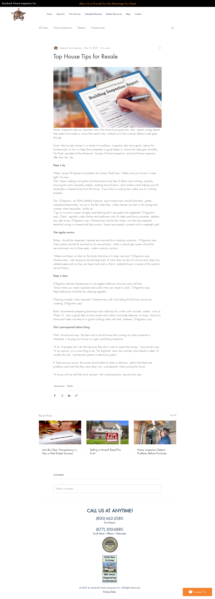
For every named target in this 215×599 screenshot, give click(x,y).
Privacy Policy (109, 591)
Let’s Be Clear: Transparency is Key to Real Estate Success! (59, 451)
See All (173, 415)
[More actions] (160, 48)
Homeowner (98, 27)
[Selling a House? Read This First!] (107, 432)
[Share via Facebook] (54, 395)
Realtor (81, 27)
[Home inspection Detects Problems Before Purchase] (155, 432)
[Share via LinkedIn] (69, 395)
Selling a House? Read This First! (105, 451)
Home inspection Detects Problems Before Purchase (151, 451)
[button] (75, 14)
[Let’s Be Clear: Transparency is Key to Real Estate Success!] (60, 432)
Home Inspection (63, 27)
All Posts (43, 27)
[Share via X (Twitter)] (62, 395)
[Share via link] (76, 395)
